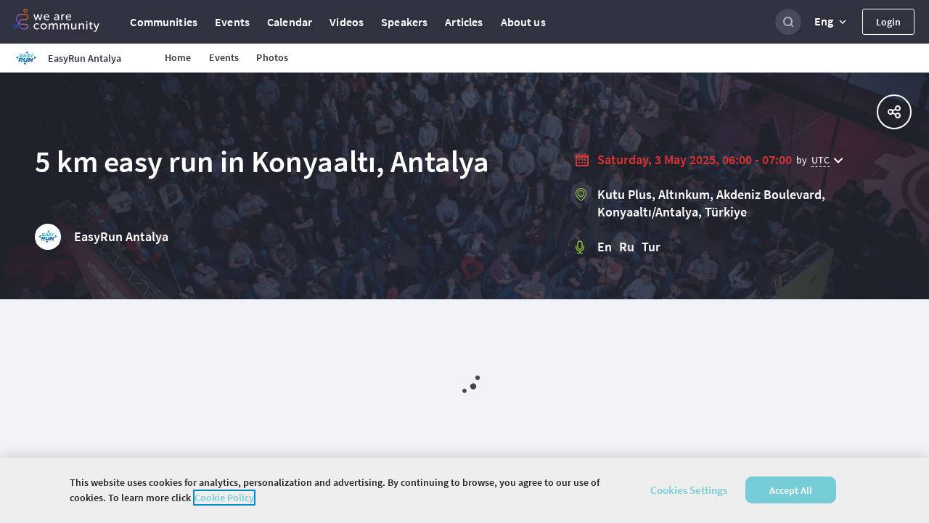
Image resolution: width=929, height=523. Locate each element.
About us (523, 22)
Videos (347, 22)
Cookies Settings (688, 490)
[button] (831, 22)
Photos (272, 57)
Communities (163, 22)
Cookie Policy (224, 497)
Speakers (404, 22)
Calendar (289, 22)
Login (888, 21)
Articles (464, 22)
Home (178, 57)
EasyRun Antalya (121, 236)
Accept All (790, 490)
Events (232, 22)
